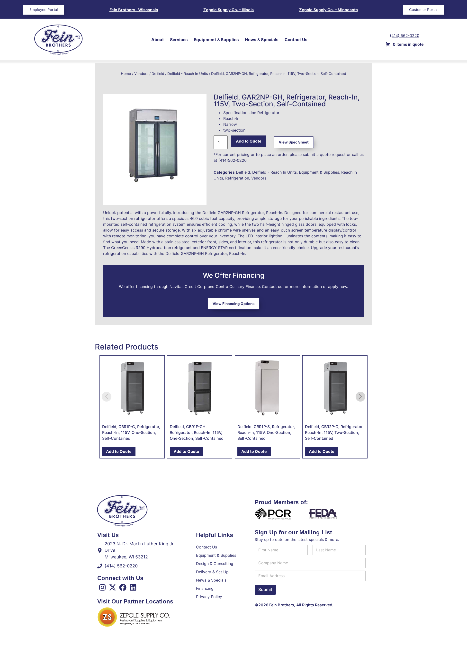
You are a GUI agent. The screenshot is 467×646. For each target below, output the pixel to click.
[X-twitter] (113, 587)
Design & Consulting (214, 563)
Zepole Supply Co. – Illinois (228, 9)
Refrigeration (237, 178)
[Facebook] (123, 587)
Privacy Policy (209, 596)
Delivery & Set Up (212, 571)
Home (126, 74)
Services (179, 39)
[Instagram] (102, 587)
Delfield (158, 74)
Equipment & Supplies (216, 39)
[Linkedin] (133, 587)
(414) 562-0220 (404, 35)
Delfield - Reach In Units (187, 74)
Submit (265, 589)
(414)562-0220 (232, 160)
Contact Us (296, 39)
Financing (205, 588)
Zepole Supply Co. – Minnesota (328, 9)
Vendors (141, 74)
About (157, 39)
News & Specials (261, 39)
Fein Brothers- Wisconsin (133, 9)
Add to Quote (248, 141)
